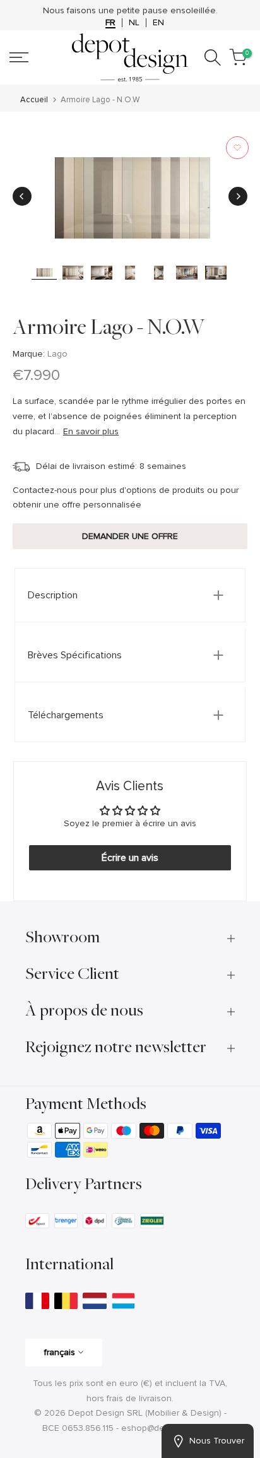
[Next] (237, 196)
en (158, 22)
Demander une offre (130, 536)
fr (110, 22)
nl (134, 22)
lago (57, 353)
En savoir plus (91, 431)
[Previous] (22, 196)
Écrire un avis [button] (130, 857)
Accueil (34, 100)
